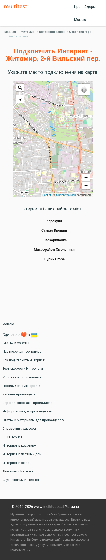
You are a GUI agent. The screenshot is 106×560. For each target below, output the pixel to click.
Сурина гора (54, 259)
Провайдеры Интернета (22, 386)
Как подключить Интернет (24, 360)
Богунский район (52, 32)
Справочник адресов (19, 428)
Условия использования (22, 377)
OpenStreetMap (66, 195)
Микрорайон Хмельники (54, 250)
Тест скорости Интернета (23, 368)
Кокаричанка (56, 240)
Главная (10, 32)
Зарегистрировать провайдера (27, 403)
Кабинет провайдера (19, 394)
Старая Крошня (54, 230)
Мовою (80, 20)
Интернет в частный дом (22, 454)
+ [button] (86, 177)
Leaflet (46, 195)
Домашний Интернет (19, 471)
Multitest (17, 6)
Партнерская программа (22, 351)
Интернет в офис (16, 463)
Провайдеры (85, 7)
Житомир (27, 32)
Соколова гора (80, 32)
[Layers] (84, 89)
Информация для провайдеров (27, 411)
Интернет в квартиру (19, 445)
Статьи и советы (16, 343)
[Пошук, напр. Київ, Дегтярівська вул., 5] (20, 87)
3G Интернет (12, 437)
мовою (8, 324)
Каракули (54, 221)
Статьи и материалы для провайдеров (33, 420)
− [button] (86, 185)
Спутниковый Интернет (21, 480)
